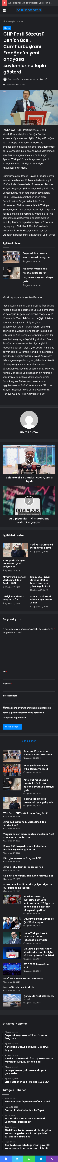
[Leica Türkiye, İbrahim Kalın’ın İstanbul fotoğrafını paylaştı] (12, 938)
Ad (5, 671)
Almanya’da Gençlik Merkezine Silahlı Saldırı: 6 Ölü (14, 580)
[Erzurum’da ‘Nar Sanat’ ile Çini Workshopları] (12, 923)
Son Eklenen (29, 740)
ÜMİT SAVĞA (13, 79)
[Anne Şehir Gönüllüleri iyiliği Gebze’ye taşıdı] (12, 770)
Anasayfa (10, 21)
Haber (20, 21)
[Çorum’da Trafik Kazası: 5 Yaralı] (12, 1000)
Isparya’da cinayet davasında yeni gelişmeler (14, 563)
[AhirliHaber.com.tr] (29, 10)
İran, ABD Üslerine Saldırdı (18, 987)
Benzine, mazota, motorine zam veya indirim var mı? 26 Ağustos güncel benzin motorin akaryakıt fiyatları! (39, 903)
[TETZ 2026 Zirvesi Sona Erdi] (12, 969)
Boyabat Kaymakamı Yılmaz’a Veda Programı (38, 753)
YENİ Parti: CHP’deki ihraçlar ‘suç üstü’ (41, 546)
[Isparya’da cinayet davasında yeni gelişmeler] (15, 550)
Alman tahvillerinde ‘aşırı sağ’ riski (23, 867)
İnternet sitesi (10, 695)
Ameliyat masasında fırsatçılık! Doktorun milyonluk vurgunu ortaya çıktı (39, 785)
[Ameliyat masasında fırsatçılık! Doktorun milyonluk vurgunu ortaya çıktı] (11, 273)
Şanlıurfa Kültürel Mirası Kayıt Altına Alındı (41, 599)
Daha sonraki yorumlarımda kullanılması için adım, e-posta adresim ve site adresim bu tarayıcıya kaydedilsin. (27, 712)
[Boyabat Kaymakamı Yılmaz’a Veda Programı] (11, 257)
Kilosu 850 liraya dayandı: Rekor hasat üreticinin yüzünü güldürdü (40, 581)
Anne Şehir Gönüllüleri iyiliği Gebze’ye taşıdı (36, 767)
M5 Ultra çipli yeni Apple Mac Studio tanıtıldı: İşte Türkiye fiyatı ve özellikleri (39, 952)
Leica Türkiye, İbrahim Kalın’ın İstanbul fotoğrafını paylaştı (36, 937)
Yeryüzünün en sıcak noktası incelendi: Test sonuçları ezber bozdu (28, 835)
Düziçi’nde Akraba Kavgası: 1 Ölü (13, 598)
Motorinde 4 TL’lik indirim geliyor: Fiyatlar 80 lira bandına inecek (27, 886)
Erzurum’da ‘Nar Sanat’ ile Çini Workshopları (39, 920)
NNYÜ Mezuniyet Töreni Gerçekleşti (23, 978)
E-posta (7, 683)
